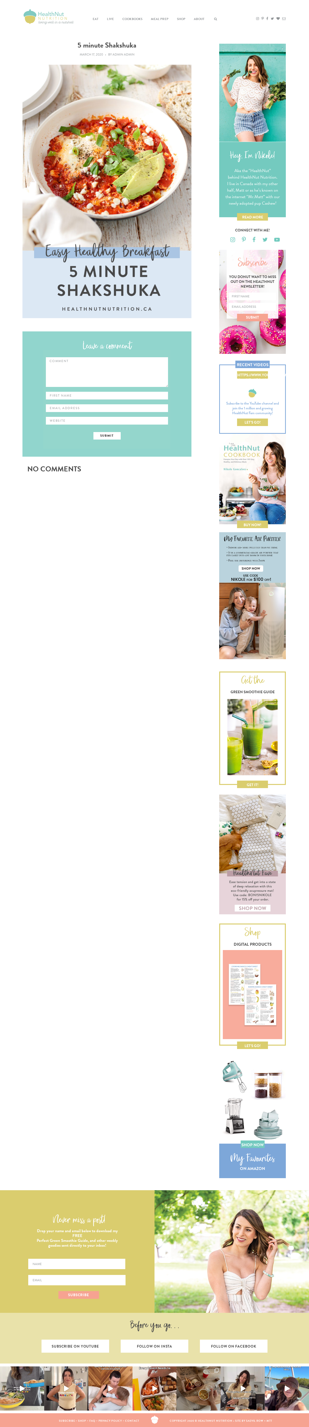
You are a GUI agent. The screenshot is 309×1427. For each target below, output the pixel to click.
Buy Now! (252, 525)
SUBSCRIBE (78, 1295)
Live (110, 19)
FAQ (92, 1421)
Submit (252, 317)
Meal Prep (160, 19)
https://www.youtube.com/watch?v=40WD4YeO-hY (252, 375)
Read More (252, 217)
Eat (96, 19)
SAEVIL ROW (254, 1421)
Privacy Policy (110, 1421)
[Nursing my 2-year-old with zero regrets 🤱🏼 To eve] (110, 1388)
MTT (270, 1421)
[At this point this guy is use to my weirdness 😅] (287, 1388)
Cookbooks (132, 19)
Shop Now (252, 1145)
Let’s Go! (253, 422)
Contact (132, 1421)
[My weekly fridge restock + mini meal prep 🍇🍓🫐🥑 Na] (66, 1388)
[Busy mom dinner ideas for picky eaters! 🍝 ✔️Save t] (22, 1388)
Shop (181, 19)
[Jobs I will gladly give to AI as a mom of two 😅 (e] (243, 1388)
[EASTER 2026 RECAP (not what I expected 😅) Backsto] (198, 1388)
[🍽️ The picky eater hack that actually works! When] (155, 1388)
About (199, 19)
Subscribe (67, 1421)
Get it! (253, 785)
